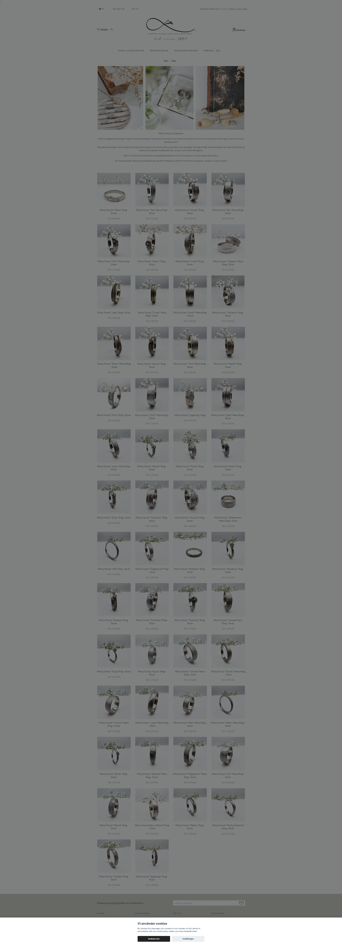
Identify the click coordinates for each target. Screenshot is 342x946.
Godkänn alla (154, 939)
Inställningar (188, 939)
